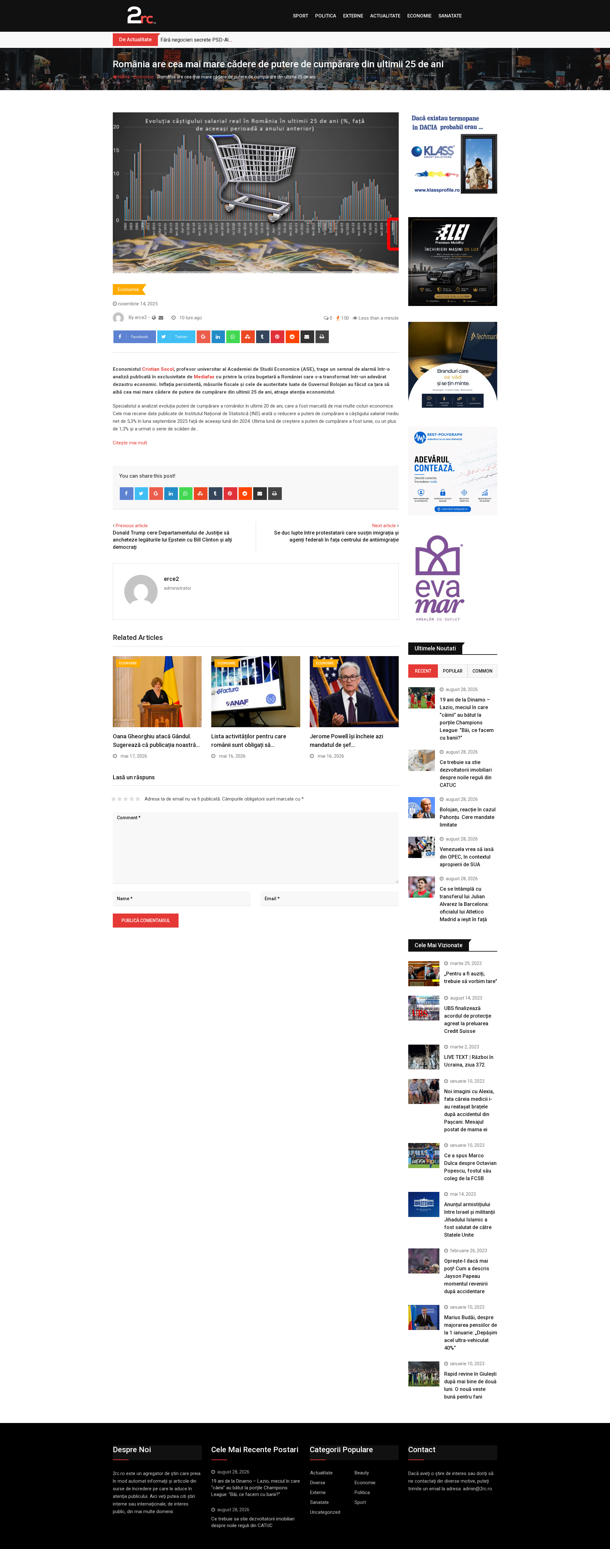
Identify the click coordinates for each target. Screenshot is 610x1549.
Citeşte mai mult (130, 443)
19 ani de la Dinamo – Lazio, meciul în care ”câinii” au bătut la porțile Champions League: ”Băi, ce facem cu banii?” (255, 1487)
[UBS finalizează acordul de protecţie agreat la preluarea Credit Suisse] (423, 1008)
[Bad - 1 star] (114, 799)
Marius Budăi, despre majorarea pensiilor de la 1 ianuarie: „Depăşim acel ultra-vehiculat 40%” (470, 1332)
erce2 (171, 578)
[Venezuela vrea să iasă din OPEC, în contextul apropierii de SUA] (421, 847)
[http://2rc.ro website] (154, 318)
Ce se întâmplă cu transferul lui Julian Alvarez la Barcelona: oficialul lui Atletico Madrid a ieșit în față (464, 904)
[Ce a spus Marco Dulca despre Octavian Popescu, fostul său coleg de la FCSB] (423, 1155)
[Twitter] (141, 493)
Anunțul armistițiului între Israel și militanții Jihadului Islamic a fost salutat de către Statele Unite (469, 1219)
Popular (453, 671)
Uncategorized (325, 1512)
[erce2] (161, 318)
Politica (325, 16)
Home (123, 76)
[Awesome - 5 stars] (138, 799)
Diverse (317, 1483)
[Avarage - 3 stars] (126, 799)
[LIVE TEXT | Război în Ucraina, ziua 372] (423, 1057)
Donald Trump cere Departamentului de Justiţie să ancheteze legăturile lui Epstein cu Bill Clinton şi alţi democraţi (172, 540)
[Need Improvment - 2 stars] (120, 799)
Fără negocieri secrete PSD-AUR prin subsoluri (212, 40)
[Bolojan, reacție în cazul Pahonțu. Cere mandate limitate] (421, 807)
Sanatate (450, 16)
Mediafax (204, 377)
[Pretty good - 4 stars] (132, 799)
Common (482, 671)
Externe (353, 16)
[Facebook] (126, 493)
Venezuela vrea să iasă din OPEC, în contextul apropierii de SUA (467, 857)
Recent (423, 671)
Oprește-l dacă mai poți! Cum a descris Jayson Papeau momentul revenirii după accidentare (466, 1276)
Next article (384, 526)
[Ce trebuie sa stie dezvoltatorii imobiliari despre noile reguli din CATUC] (421, 760)
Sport (300, 16)
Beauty (362, 1473)
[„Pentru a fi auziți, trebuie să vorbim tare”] (423, 973)
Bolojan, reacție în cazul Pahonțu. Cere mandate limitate (468, 817)
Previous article (132, 526)
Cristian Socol (158, 369)
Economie (419, 16)
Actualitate (385, 16)
